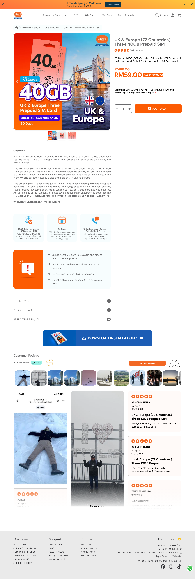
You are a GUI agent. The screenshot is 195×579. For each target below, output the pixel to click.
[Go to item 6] (104, 378)
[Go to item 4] (72, 378)
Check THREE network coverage (43, 201)
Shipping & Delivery (24, 548)
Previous (17, 81)
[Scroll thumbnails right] (177, 378)
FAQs (51, 548)
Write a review (148, 363)
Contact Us (55, 544)
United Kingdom (31, 27)
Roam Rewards (89, 548)
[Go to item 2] (39, 378)
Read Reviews (56, 552)
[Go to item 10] (170, 378)
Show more (96, 506)
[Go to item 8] (137, 378)
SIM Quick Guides (58, 555)
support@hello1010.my (170, 545)
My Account (20, 544)
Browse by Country (53, 15)
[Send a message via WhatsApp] (189, 568)
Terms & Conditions (25, 555)
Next (107, 81)
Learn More (132, 4)
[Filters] (171, 363)
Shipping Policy (22, 563)
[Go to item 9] (154, 378)
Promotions (88, 552)
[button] (162, 15)
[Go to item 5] (88, 378)
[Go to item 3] (55, 378)
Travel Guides (57, 559)
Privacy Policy (22, 559)
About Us (86, 544)
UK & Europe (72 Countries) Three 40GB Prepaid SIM (73, 27)
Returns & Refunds (24, 552)
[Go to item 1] (22, 378)
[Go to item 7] (121, 378)
